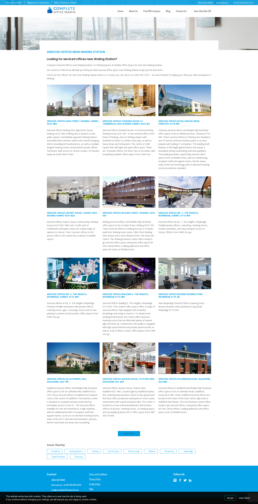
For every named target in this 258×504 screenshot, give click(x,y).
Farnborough (133, 451)
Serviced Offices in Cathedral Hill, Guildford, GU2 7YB (67, 380)
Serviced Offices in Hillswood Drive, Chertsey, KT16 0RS (179, 122)
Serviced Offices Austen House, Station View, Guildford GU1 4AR (129, 380)
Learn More (244, 497)
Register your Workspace (38, 2)
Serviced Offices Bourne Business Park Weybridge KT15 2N (180, 295)
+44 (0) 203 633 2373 (243, 2)
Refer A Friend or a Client (65, 2)
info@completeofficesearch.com (65, 490)
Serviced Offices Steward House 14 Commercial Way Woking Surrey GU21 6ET (126, 122)
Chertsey (79, 456)
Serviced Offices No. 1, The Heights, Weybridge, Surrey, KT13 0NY (178, 214)
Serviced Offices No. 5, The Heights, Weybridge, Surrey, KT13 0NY (67, 295)
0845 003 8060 (205, 2)
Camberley (169, 451)
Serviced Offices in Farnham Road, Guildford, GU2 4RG (184, 380)
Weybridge (188, 451)
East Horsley (113, 451)
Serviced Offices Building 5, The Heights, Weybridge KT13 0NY (126, 295)
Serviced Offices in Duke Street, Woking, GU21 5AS (129, 214)
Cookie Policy (94, 484)
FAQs (91, 489)
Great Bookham (58, 456)
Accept (230, 497)
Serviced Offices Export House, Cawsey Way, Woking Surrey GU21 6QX (72, 214)
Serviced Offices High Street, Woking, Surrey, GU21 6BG (73, 122)
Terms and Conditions (98, 474)
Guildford (56, 451)
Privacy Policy (95, 479)
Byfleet (152, 451)
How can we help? (14, 2)
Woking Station (76, 451)
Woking (95, 451)
